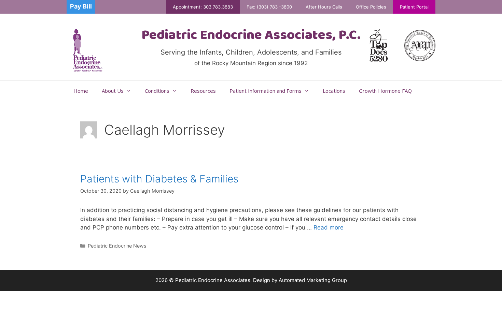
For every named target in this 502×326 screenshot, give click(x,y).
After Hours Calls (324, 7)
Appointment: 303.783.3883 (203, 7)
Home (80, 90)
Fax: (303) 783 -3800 (269, 7)
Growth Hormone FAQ (385, 90)
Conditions (157, 90)
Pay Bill (81, 6)
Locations (334, 90)
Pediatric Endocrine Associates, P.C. (251, 35)
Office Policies (371, 7)
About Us (113, 90)
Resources (203, 90)
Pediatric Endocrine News (117, 246)
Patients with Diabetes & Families (159, 179)
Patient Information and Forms (265, 90)
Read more (328, 227)
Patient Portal (414, 7)
